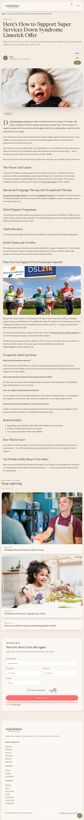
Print (77, 62)
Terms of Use (9, 800)
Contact (7, 794)
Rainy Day (8, 746)
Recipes (7, 770)
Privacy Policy (16, 704)
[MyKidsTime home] (42, 6)
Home (3, 14)
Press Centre (9, 791)
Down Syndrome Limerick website (65, 333)
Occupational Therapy (44, 195)
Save (77, 58)
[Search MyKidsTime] (73, 5)
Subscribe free (42, 698)
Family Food (9, 755)
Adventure (8, 759)
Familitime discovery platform (69, 813)
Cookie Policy (9, 803)
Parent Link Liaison (49, 182)
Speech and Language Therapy (15, 195)
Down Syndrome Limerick (20, 121)
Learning (8, 752)
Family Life (8, 761)
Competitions (9, 776)
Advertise (8, 785)
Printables (8, 773)
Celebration (9, 749)
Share (77, 53)
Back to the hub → (8, 488)
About (7, 788)
